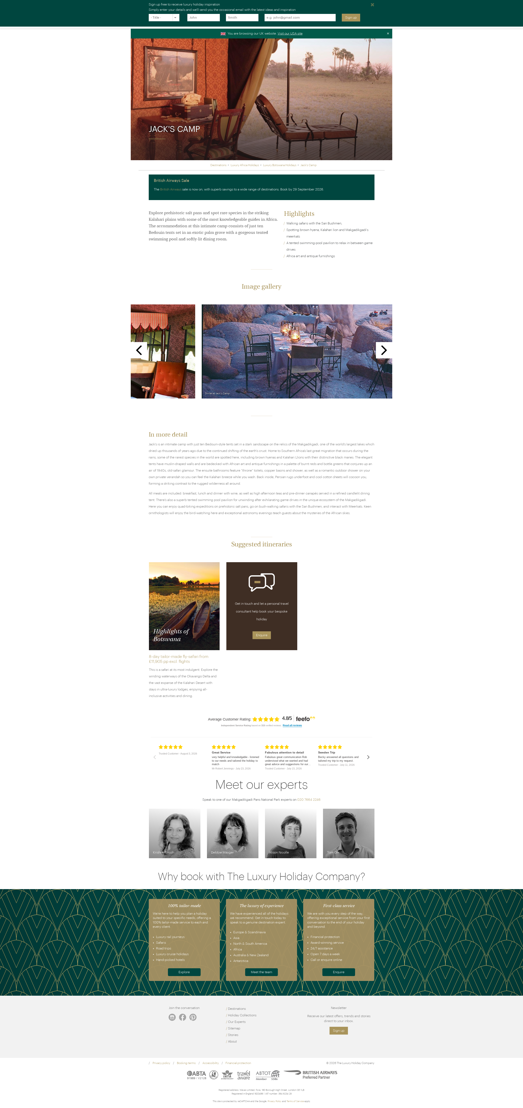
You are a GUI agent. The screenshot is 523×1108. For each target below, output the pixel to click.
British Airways (170, 189)
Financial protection (238, 1063)
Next (384, 350)
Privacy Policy (275, 1101)
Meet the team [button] (261, 972)
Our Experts (237, 1022)
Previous (139, 350)
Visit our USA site (290, 33)
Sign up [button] (338, 1030)
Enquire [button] (261, 635)
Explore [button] (184, 972)
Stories (233, 1035)
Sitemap (234, 1028)
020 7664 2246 (309, 799)
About (232, 1041)
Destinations (237, 1008)
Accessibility (210, 1063)
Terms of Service (295, 1101)
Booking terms (186, 1063)
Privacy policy (161, 1063)
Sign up (351, 17)
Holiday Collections (242, 1015)
